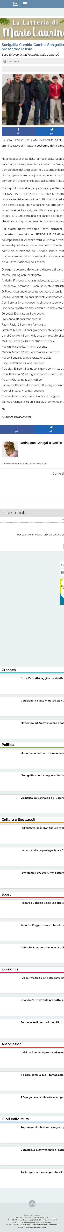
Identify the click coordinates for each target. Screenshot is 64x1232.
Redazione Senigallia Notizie (41, 443)
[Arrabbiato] (17, 484)
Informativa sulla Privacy (36, 1227)
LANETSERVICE (25, 1225)
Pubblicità (22, 1227)
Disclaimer (52, 1225)
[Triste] (51, 484)
